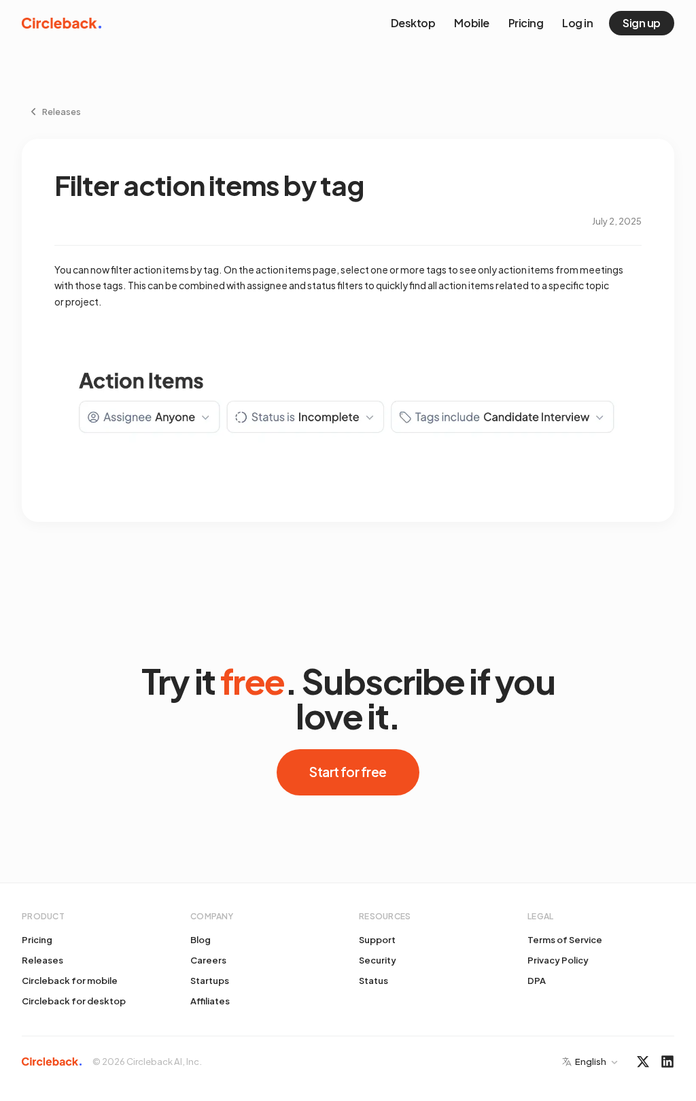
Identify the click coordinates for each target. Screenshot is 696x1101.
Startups (209, 980)
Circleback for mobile (70, 980)
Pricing (526, 23)
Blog (200, 939)
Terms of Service (564, 939)
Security (377, 960)
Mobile (471, 23)
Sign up (642, 23)
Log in (577, 23)
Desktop (413, 23)
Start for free (347, 771)
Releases (42, 960)
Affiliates (210, 1001)
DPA (536, 980)
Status (373, 980)
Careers (208, 960)
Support (377, 939)
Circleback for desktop (74, 1001)
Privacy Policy (558, 960)
